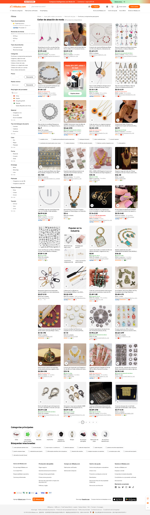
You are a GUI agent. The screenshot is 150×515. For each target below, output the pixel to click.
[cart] (112, 7)
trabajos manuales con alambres (96, 451)
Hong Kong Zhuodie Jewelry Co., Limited (49, 178)
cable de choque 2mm (84, 447)
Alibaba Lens (21, 499)
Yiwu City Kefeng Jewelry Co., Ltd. (98, 133)
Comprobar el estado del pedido (123, 474)
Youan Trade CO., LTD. (44, 298)
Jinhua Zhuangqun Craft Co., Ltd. (72, 178)
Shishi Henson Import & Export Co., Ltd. (48, 415)
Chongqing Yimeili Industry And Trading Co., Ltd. (100, 415)
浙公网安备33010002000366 (103, 512)
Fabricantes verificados (70, 467)
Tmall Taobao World (66, 507)
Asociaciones (118, 480)
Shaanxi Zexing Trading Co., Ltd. (97, 54)
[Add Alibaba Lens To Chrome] (38, 499)
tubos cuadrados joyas (99, 139)
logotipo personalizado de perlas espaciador (64, 139)
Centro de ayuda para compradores (99, 467)
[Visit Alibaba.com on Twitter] (123, 487)
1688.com (57, 507)
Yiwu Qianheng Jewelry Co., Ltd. (72, 133)
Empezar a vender (119, 470)
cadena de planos (70, 143)
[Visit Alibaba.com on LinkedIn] (119, 487)
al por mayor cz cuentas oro (53, 447)
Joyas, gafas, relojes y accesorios (53, 16)
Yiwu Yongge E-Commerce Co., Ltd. (124, 133)
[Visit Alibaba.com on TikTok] (133, 487)
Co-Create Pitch (17, 470)
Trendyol (93, 507)
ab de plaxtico (122, 143)
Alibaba (39, 16)
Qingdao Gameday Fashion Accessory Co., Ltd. (49, 56)
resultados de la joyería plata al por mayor (50, 143)
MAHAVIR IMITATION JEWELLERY (124, 413)
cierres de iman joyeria (130, 451)
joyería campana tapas (19, 451)
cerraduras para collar (114, 451)
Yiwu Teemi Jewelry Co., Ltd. (45, 218)
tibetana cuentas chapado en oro (105, 143)
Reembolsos (92, 477)
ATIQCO (66, 217)
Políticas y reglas (43, 485)
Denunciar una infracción (96, 485)
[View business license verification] (90, 512)
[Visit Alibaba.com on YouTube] (130, 487)
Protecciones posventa (45, 477)
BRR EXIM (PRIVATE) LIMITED (123, 258)
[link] (147, 498)
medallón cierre (44, 139)
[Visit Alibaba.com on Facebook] (116, 487)
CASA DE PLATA (42, 258)
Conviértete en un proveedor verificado (125, 477)
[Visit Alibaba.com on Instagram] (126, 487)
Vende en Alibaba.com (121, 467)
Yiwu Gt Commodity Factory (96, 94)
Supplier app (85, 499)
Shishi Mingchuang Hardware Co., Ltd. (125, 94)
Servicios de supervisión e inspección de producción (49, 481)
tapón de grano (98, 447)
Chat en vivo (92, 470)
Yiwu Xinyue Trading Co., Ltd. (122, 336)
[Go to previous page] (79, 422)
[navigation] (23, 220)
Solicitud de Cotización (70, 470)
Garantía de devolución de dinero (48, 470)
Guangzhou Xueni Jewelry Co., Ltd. (98, 376)
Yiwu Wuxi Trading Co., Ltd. (71, 56)
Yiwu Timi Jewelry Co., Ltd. (45, 376)
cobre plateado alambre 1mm (21, 447)
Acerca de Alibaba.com (20, 463)
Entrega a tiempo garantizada (46, 474)
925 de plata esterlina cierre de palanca (57, 451)
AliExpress (50, 507)
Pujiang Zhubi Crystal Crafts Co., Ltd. (99, 338)
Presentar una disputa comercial (98, 474)
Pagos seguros (43, 467)
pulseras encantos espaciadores (115, 447)
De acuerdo (29, 77)
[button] (89, 7)
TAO (88, 507)
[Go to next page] (96, 422)
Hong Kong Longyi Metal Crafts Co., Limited (126, 298)
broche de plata (37, 447)
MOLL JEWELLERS (94, 180)
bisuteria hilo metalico (77, 451)
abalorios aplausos (69, 447)
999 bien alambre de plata (85, 143)
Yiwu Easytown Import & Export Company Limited (126, 56)
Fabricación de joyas (69, 16)
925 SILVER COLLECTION (71, 336)
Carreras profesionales (19, 477)
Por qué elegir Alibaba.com (20, 467)
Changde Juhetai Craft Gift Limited (124, 217)
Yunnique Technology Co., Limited (47, 94)
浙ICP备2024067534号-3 (119, 512)
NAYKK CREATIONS (120, 178)
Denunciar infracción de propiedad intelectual (98, 481)
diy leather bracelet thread (20, 455)
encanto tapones (114, 139)
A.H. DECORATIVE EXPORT (45, 131)
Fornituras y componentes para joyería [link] (88, 16)
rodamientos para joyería (36, 451)
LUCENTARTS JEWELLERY (45, 336)
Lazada (75, 507)
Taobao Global (82, 507)
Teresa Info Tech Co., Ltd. (96, 299)
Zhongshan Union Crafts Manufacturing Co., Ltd (75, 298)
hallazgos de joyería (84, 139)
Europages (100, 507)
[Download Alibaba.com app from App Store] (118, 499)
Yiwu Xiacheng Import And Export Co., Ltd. (100, 220)
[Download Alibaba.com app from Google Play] (131, 499)
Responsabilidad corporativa (21, 474)
